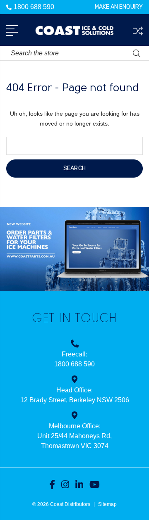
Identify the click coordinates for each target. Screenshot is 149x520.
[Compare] (138, 31)
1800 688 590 (34, 6)
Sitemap (107, 504)
